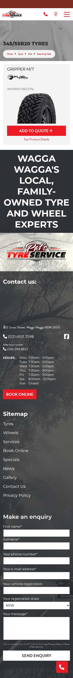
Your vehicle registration (22, 584)
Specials (11, 459)
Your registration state (21, 599)
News (8, 468)
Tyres (8, 423)
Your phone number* (20, 554)
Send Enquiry (36, 656)
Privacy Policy (17, 495)
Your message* (15, 614)
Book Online (15, 450)
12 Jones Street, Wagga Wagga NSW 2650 (33, 327)
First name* (12, 527)
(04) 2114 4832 (17, 349)
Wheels (10, 432)
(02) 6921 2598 (21, 337)
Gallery (10, 477)
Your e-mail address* (19, 569)
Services (11, 441)
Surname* (11, 539)
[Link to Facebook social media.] (66, 337)
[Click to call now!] (46, 14)
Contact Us (14, 486)
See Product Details (36, 139)
